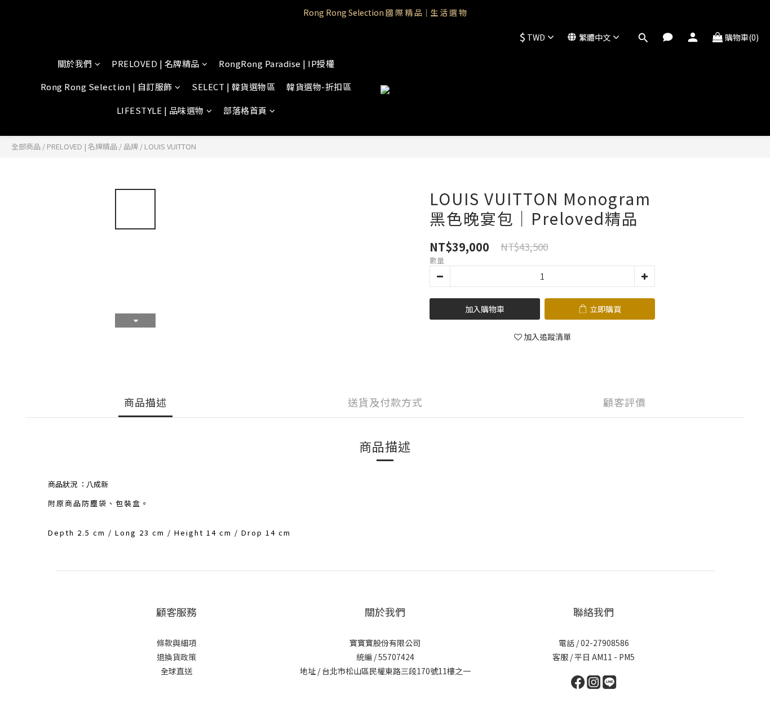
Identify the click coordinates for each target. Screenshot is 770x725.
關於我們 (74, 63)
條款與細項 (176, 642)
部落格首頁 (245, 110)
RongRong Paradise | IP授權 (276, 63)
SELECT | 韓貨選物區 (233, 86)
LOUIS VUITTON (170, 146)
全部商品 (26, 146)
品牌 (130, 146)
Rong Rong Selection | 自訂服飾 (106, 86)
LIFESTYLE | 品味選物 (160, 110)
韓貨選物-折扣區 (318, 86)
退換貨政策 (176, 656)
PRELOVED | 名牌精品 (156, 63)
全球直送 (176, 671)
